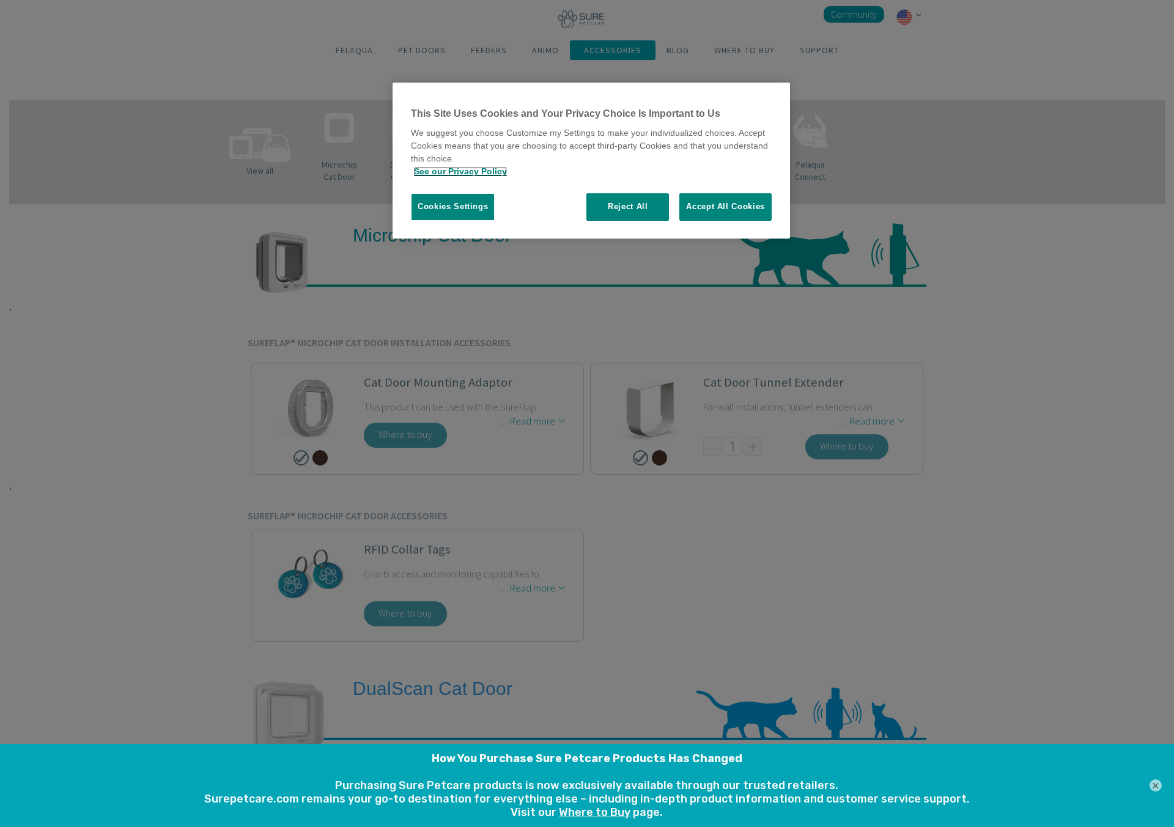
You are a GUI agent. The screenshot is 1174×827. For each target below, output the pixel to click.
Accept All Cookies (725, 207)
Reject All (628, 207)
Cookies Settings (453, 207)
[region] (591, 161)
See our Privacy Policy (460, 172)
